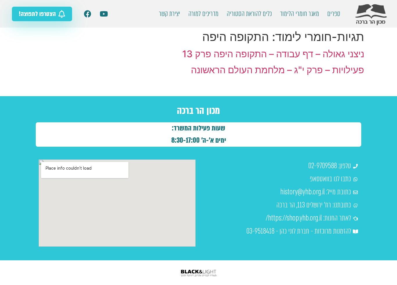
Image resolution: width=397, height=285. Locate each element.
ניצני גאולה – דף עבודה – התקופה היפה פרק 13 (273, 54)
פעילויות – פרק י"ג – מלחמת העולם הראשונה (277, 70)
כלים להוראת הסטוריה (249, 14)
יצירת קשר (169, 14)
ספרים (333, 14)
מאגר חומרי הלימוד (299, 14)
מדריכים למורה (203, 14)
